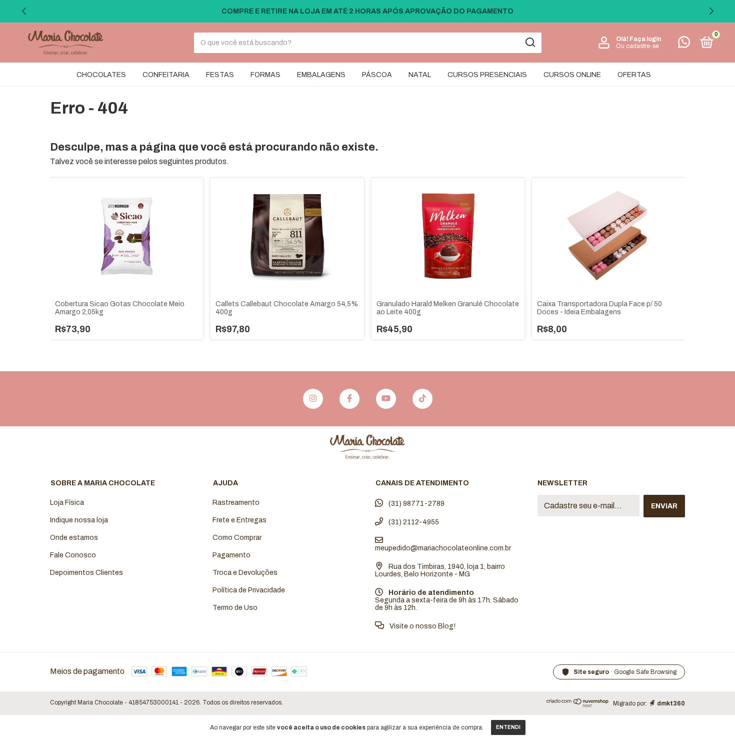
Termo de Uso (235, 607)
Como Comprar (237, 537)
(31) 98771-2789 (415, 503)
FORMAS (265, 75)
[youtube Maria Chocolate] (386, 399)
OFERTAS (634, 75)
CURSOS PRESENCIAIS (487, 75)
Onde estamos (74, 537)
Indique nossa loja (79, 520)
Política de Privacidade (248, 590)
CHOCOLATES (101, 75)
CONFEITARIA (166, 75)
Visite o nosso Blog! (422, 626)
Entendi (508, 727)
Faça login (645, 39)
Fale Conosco (73, 555)
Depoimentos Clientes (86, 572)
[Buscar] (530, 43)
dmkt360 (671, 703)
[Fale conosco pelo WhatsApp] (684, 44)
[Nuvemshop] (577, 705)
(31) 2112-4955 (413, 522)
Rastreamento (236, 502)
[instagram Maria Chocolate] (313, 399)
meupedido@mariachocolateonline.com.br (443, 548)
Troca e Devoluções (245, 572)
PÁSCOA (377, 75)
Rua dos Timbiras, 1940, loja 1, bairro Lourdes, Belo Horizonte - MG (440, 570)
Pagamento (231, 555)
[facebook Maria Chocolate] (350, 399)
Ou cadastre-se (637, 46)
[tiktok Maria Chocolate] (422, 399)
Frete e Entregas (239, 520)
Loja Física (67, 502)
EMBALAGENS (321, 75)
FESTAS (220, 75)
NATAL (419, 75)
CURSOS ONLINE (572, 75)
